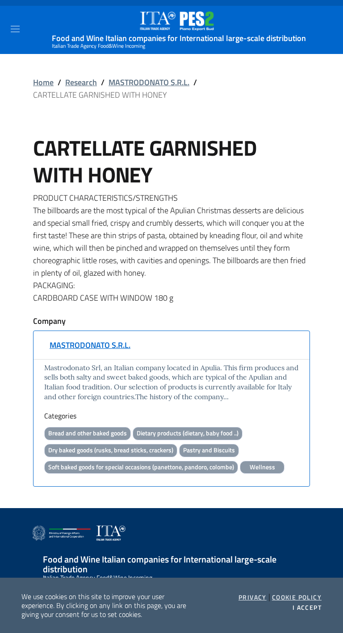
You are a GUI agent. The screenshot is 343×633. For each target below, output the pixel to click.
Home (43, 82)
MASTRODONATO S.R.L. (149, 82)
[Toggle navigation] (15, 29)
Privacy (252, 597)
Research (81, 82)
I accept (307, 607)
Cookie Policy (297, 597)
